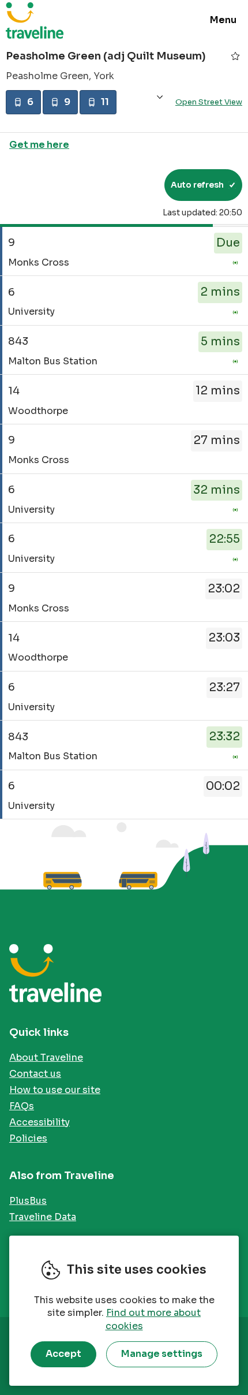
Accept (63, 1354)
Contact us (35, 1074)
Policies (28, 1138)
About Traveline (46, 1057)
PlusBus (28, 1201)
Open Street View (208, 102)
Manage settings (161, 1354)
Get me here (39, 145)
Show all (160, 97)
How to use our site (54, 1090)
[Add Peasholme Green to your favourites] (235, 56)
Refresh (134, 185)
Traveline (34, 20)
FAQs (21, 1106)
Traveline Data (42, 1217)
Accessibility (39, 1122)
